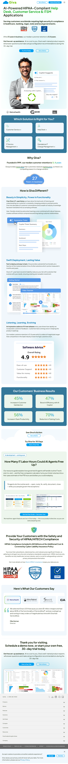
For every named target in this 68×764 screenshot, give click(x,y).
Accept (51, 756)
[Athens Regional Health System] (30, 600)
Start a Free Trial (34, 444)
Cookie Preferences (30, 746)
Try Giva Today (26, 50)
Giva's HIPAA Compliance (34, 562)
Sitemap (41, 746)
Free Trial (55, 2)
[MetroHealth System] (13, 600)
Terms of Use (18, 746)
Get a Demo (42, 2)
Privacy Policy (7, 746)
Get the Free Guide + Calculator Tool (34, 514)
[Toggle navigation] (64, 2)
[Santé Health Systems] (48, 600)
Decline (60, 756)
